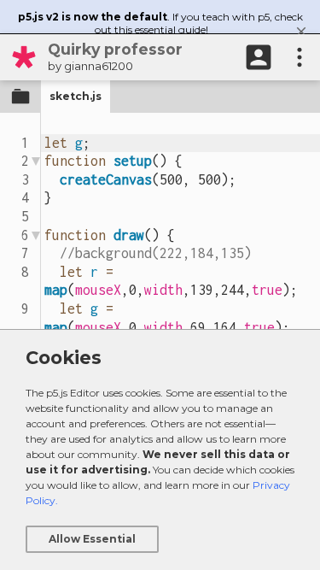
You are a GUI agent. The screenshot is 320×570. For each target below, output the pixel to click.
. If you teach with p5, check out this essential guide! (160, 23)
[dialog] (160, 449)
